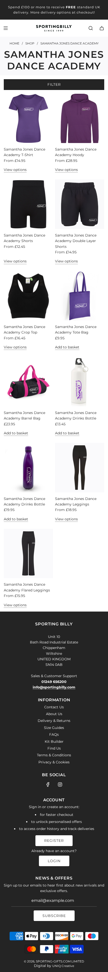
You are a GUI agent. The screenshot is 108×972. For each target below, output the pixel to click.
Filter (54, 84)
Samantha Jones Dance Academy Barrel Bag (24, 415)
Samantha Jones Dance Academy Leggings (75, 501)
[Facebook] (47, 784)
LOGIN (54, 861)
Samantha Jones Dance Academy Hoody (75, 152)
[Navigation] (5, 28)
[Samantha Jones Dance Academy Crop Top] (28, 295)
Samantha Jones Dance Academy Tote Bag (75, 330)
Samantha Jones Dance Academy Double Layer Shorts (75, 241)
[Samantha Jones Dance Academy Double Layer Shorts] (79, 204)
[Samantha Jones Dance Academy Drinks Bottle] (79, 381)
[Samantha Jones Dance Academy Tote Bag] (79, 295)
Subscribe (54, 915)
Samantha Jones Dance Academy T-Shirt (24, 152)
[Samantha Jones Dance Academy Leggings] (79, 467)
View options (15, 169)
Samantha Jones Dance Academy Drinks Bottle (75, 415)
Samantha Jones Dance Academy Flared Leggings (27, 587)
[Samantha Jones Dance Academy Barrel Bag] (28, 381)
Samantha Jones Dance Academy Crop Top (24, 330)
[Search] (90, 28)
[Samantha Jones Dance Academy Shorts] (28, 204)
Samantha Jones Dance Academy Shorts (24, 238)
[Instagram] (60, 784)
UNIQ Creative (63, 966)
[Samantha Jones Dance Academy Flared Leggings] (28, 553)
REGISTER (54, 840)
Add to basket (67, 347)
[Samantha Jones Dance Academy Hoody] (79, 118)
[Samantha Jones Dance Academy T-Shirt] (28, 118)
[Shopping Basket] (101, 28)
